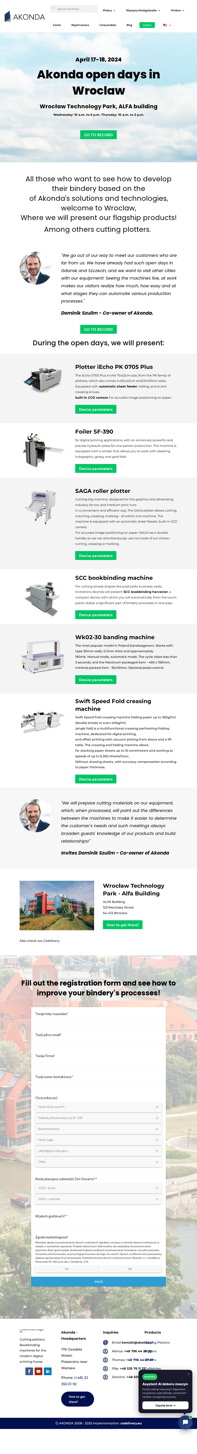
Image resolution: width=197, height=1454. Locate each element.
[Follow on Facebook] (29, 1371)
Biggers (150, 1351)
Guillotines (152, 1368)
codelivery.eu (131, 1423)
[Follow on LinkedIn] (48, 1371)
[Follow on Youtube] (38, 1371)
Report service (80, 25)
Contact (147, 25)
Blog (129, 25)
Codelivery (51, 941)
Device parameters (96, 409)
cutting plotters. (124, 229)
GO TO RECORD (98, 134)
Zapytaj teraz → (165, 1405)
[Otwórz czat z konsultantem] (185, 1422)
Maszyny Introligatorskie (141, 10)
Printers (176, 10)
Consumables (107, 25)
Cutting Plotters (157, 1342)
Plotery (107, 10)
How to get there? (123, 924)
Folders (150, 1360)
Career (57, 25)
